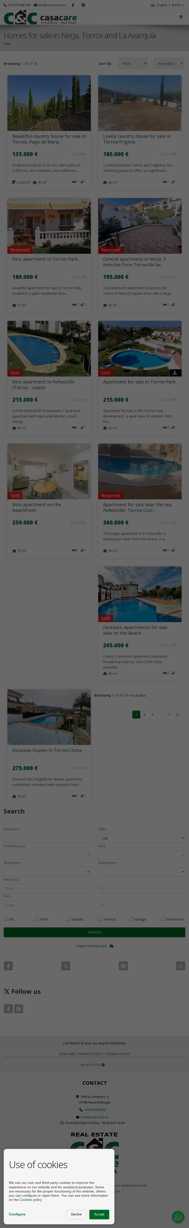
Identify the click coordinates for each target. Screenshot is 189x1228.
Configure (17, 1214)
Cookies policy (31, 1200)
